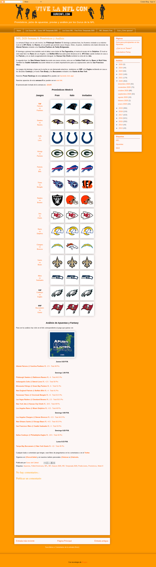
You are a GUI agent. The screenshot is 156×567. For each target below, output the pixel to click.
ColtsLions (40, 138)
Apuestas (27, 466)
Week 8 (100, 466)
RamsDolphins (40, 231)
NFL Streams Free (105, 31)
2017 (121, 115)
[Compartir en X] (49, 463)
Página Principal (64, 541)
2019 (121, 108)
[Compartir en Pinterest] (54, 463)
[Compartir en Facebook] (52, 463)
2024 (121, 68)
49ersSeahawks (40, 278)
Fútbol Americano (37, 466)
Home (19, 31)
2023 (121, 71)
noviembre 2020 (124, 87)
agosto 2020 (123, 97)
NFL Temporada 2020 (69, 466)
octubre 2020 (123, 90)
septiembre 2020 (125, 94)
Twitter (87, 453)
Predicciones (82, 466)
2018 (121, 111)
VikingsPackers (40, 154)
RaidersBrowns (40, 200)
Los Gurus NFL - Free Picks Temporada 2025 (78, 31)
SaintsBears (40, 262)
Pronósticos (92, 466)
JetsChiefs (40, 216)
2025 (121, 64)
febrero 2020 (123, 100)
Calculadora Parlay (123, 52)
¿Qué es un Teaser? (124, 48)
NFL (46, 466)
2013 (121, 128)
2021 (121, 78)
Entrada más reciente (25, 541)
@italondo (74, 457)
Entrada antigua (101, 541)
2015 (121, 121)
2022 (121, 74)
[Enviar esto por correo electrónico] (45, 463)
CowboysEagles (40, 294)
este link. (59, 80)
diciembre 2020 (124, 84)
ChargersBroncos (40, 247)
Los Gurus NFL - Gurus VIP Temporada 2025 (42, 31)
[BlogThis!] (47, 463)
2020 (121, 81)
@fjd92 (49, 85)
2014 (121, 125)
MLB (118, 148)
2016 (121, 118)
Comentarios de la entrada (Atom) (67, 547)
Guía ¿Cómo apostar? (125, 31)
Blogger (84, 562)
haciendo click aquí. (67, 76)
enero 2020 (122, 104)
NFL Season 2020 (55, 466)
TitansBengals (40, 185)
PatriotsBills (40, 169)
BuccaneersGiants (40, 310)
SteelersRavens (40, 123)
